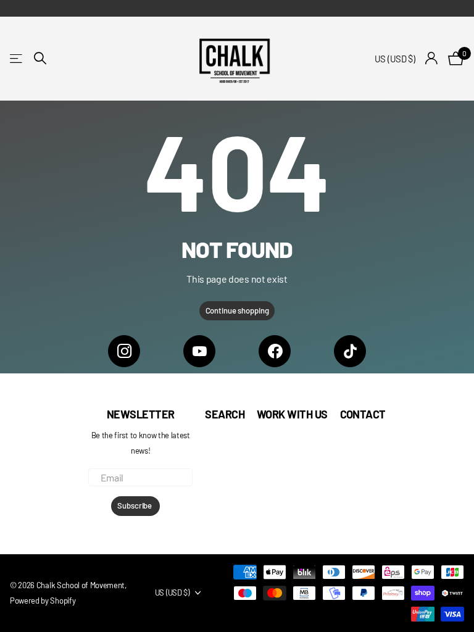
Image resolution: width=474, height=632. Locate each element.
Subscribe (135, 505)
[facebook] (275, 351)
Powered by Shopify (42, 600)
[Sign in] (431, 58)
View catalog (17, 58)
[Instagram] (124, 351)
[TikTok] (350, 351)
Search (224, 414)
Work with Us (292, 414)
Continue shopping (237, 310)
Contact (363, 414)
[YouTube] (199, 351)
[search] (40, 58)
